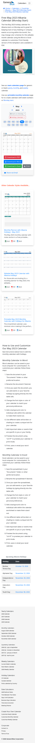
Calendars (22, 3)
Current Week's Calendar (8, 664)
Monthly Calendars (7, 628)
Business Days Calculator (8, 700)
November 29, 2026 (23, 585)
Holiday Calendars (17, 117)
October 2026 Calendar (8, 636)
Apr (18, 122)
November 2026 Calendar (8, 639)
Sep (13, 125)
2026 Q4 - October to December (10, 650)
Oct (17, 125)
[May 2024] (22, 110)
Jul (30, 122)
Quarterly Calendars (8, 645)
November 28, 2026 (23, 578)
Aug (9, 125)
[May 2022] (12, 110)
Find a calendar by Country (9, 683)
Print (27, 166)
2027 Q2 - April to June (7, 655)
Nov (22, 125)
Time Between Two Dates (8, 695)
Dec (26, 125)
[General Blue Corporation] (9, 3)
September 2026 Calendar (8, 633)
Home (7, 8)
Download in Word (13, 162)
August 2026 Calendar (7, 630)
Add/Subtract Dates (7, 692)
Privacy (3, 731)
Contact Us (4, 728)
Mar (13, 122)
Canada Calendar (6, 681)
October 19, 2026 (22, 566)
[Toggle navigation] (29, 3)
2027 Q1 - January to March (9, 653)
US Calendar (5, 678)
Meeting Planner (6, 705)
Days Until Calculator (7, 697)
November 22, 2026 (23, 573)
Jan (5, 122)
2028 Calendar (5, 619)
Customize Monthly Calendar (9, 717)
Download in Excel (13, 166)
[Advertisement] (17, 92)
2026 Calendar (5, 614)
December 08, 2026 (23, 592)
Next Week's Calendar (7, 667)
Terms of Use (5, 733)
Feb (9, 122)
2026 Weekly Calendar (7, 669)
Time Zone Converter (7, 703)
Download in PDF (13, 157)
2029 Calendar (5, 622)
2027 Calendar (5, 616)
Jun (26, 122)
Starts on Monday (17, 114)
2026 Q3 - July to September (9, 647)
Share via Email (12, 173)
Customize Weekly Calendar (9, 719)
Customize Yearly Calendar (9, 714)
